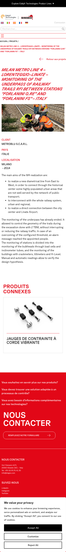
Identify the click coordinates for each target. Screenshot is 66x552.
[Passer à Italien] (8, 23)
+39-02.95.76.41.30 (13, 470)
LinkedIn (5, 488)
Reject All (33, 545)
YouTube (5, 493)
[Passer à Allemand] (27, 23)
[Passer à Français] (20, 23)
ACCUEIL (4, 41)
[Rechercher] (63, 29)
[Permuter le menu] (2, 35)
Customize (33, 536)
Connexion (59, 22)
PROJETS (13, 41)
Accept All (33, 528)
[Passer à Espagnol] (14, 23)
